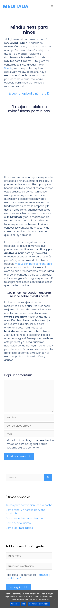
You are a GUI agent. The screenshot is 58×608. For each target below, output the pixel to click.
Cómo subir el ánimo (18, 523)
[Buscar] (48, 477)
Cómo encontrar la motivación (24, 518)
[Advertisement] (29, 145)
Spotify (8, 68)
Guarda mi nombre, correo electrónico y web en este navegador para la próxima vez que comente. (30, 444)
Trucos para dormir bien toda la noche (29, 505)
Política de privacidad (38, 604)
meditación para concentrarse (33, 264)
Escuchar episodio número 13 (29, 94)
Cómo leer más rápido (19, 528)
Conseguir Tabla (18, 587)
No (23, 604)
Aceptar (14, 604)
